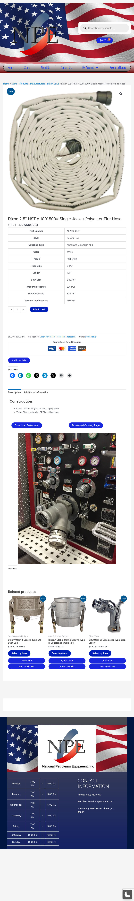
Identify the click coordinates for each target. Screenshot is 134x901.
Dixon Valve (45, 337)
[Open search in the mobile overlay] (104, 28)
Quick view (26, 660)
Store (27, 67)
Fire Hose (56, 337)
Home (11, 67)
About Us (45, 67)
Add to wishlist (19, 360)
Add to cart (39, 309)
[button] (121, 94)
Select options (19, 653)
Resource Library (118, 67)
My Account (88, 67)
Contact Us (66, 67)
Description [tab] (14, 392)
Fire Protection (68, 337)
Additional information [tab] (36, 392)
